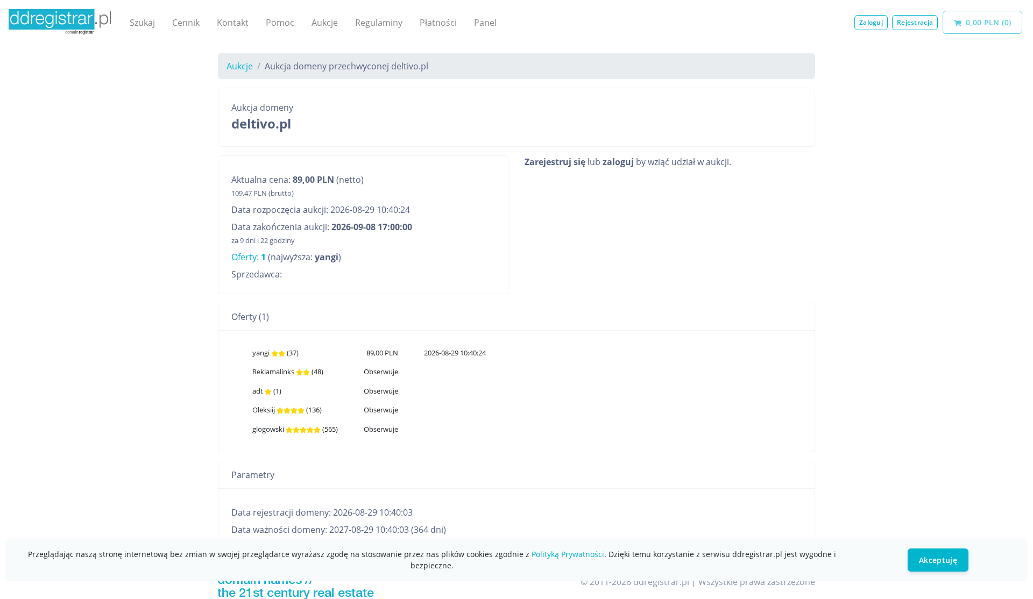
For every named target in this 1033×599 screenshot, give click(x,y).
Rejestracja (915, 22)
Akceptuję (938, 560)
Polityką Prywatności (568, 554)
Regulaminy (378, 22)
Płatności (438, 22)
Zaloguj (871, 22)
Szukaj (142, 22)
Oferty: (248, 257)
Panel (485, 22)
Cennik (186, 22)
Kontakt (233, 22)
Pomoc (280, 22)
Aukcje (325, 22)
